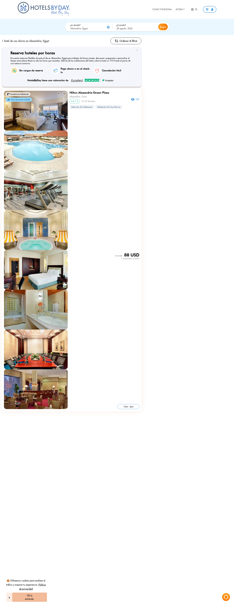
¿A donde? (75, 25)
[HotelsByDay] (44, 15)
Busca (163, 26)
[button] (209, 9)
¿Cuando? (121, 25)
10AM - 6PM (128, 406)
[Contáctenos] (226, 597)
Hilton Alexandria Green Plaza (89, 92)
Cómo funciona (162, 9)
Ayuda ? (180, 9)
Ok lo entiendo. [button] (29, 597)
